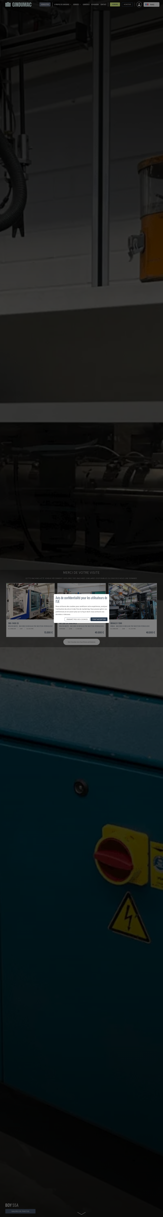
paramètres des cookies (77, 619)
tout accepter (99, 619)
